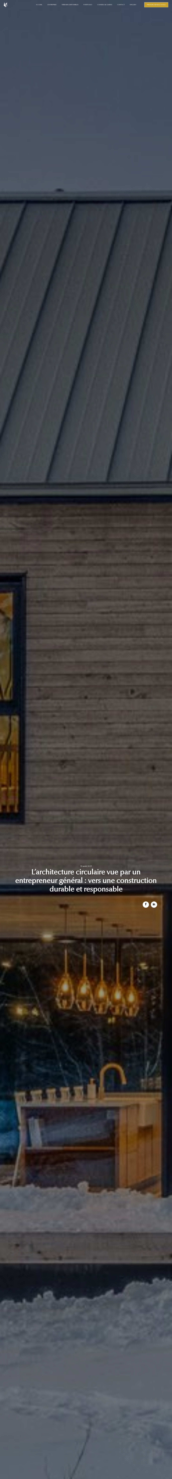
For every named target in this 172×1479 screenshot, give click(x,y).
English (133, 5)
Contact (121, 5)
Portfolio (87, 5)
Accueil (39, 5)
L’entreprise (52, 5)
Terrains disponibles (70, 5)
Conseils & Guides (104, 5)
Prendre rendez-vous (156, 5)
